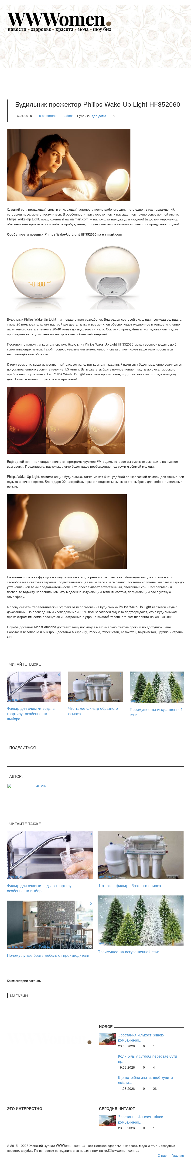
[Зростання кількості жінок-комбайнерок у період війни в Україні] (107, 1038)
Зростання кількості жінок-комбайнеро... (141, 1037)
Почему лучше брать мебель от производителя (48, 955)
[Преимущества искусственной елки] (157, 686)
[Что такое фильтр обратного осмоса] (95, 686)
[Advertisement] (102, 59)
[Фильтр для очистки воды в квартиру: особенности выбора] (34, 686)
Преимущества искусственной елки (156, 711)
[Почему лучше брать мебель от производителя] (50, 924)
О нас (162, 1155)
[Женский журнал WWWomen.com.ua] (59, 21)
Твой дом (46, 946)
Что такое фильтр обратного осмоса (93, 710)
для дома (99, 115)
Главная (177, 1155)
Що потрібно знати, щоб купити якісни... (145, 1080)
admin (69, 115)
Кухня (30, 946)
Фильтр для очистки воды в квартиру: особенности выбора (31, 713)
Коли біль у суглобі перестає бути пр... (147, 1058)
